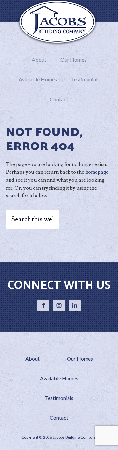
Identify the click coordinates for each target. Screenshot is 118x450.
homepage (96, 172)
